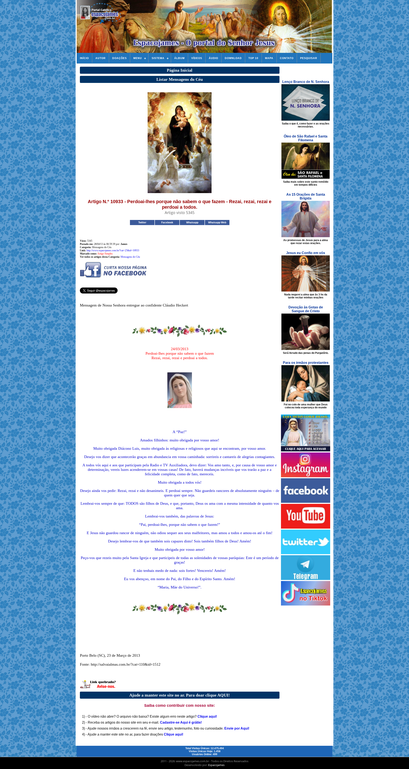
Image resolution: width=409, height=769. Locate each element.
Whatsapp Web (217, 222)
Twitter (142, 222)
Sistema (158, 58)
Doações (119, 58)
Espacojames (216, 765)
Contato (287, 58)
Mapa (269, 58)
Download (233, 58)
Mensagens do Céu (130, 256)
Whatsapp (192, 222)
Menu (137, 58)
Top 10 (253, 58)
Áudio (213, 58)
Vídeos (196, 58)
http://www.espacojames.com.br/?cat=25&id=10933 (113, 250)
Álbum (179, 58)
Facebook (167, 222)
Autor (100, 58)
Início (84, 58)
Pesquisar (308, 58)
